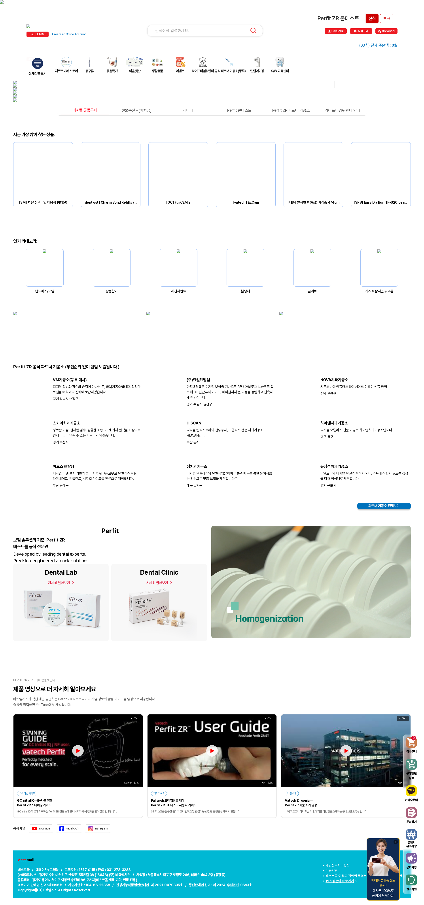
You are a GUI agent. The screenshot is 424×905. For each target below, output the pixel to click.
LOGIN (40, 34)
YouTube (44, 828)
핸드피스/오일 (44, 291)
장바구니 (363, 31)
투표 (386, 18)
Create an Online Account (69, 34)
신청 (372, 18)
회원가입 (338, 31)
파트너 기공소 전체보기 (384, 506)
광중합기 (111, 291)
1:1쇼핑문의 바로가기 (340, 881)
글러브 (312, 291)
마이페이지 (388, 31)
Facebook (72, 828)
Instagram (101, 828)
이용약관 (331, 870)
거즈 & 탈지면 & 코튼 (379, 291)
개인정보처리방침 (337, 865)
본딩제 (245, 291)
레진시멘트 (178, 291)
